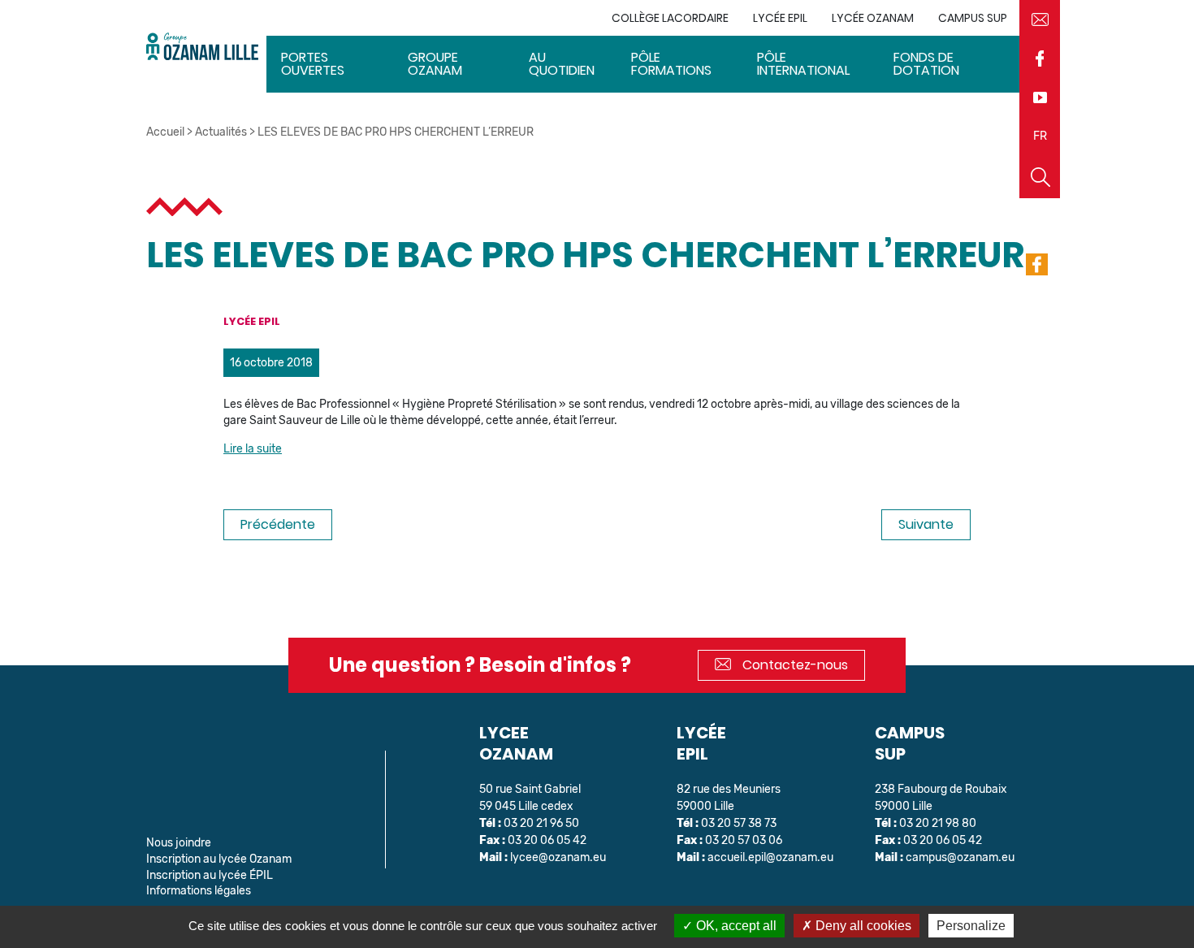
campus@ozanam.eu (960, 857)
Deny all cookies (861, 926)
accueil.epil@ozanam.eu (770, 857)
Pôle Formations (671, 64)
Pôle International (803, 64)
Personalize (971, 926)
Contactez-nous (793, 665)
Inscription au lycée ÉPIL (209, 875)
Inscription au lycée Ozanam (219, 859)
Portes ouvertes (312, 64)
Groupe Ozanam (435, 64)
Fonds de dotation (926, 64)
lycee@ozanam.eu (558, 857)
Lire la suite (252, 449)
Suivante (926, 524)
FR (1040, 136)
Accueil (165, 132)
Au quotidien (562, 64)
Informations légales (198, 891)
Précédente (277, 524)
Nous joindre (178, 843)
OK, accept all (735, 926)
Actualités (221, 132)
